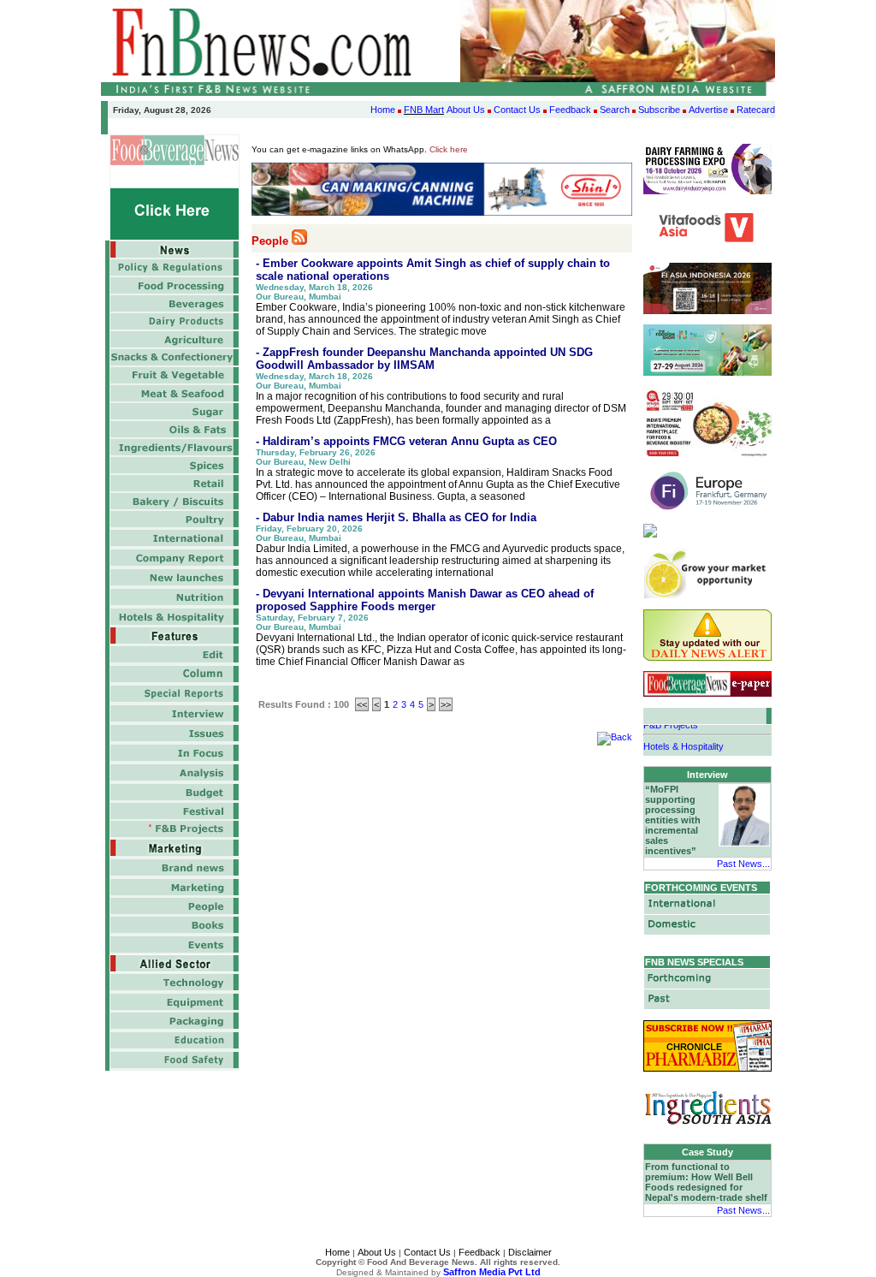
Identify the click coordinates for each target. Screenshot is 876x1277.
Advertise (708, 109)
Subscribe (659, 109)
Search (615, 109)
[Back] (614, 737)
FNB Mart (424, 109)
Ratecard (756, 109)
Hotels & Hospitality (683, 742)
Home (382, 109)
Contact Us (517, 109)
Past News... (743, 863)
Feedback (570, 109)
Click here (448, 149)
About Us (466, 109)
